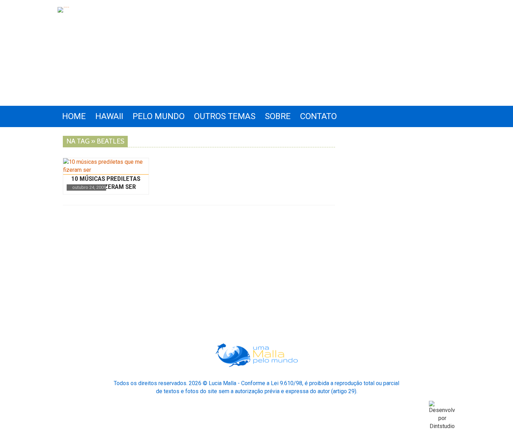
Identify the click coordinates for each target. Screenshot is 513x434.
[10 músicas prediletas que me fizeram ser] (106, 166)
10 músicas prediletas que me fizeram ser (105, 183)
